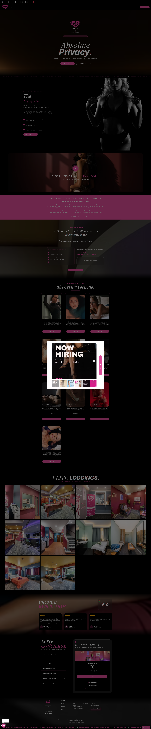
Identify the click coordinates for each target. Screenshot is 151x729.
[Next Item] (94, 361)
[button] (102, 342)
